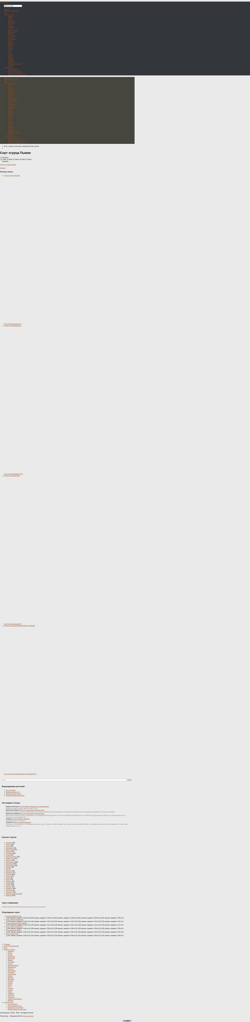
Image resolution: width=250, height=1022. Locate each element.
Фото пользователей (11, 11)
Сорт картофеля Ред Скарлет (16, 923)
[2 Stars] (9, 159)
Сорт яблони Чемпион (21, 819)
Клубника (11, 37)
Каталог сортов (9, 14)
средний (44, 906)
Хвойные (11, 58)
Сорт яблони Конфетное (14, 919)
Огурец (10, 46)
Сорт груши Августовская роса (33, 810)
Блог (5, 13)
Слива (10, 55)
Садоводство (9, 67)
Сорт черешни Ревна (13, 930)
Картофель (12, 36)
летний (7, 906)
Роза (9, 51)
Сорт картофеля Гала (13, 916)
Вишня (10, 25)
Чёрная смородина (15, 64)
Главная (7, 9)
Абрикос (11, 16)
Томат (10, 57)
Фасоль (8, 887)
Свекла (10, 53)
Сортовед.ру (4, 2)
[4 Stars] (22, 159)
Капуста (11, 34)
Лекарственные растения (17, 74)
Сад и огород (12, 69)
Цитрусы (11, 60)
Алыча (10, 20)
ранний (18, 906)
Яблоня (10, 66)
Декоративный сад (14, 71)
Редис (10, 50)
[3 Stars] (15, 159)
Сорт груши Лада (12, 934)
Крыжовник (12, 39)
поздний (15, 906)
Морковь (11, 44)
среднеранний (38, 906)
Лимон (10, 41)
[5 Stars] (28, 159)
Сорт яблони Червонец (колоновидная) (34, 806)
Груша (10, 29)
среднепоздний (31, 906)
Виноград (11, 23)
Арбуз (10, 18)
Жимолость (12, 32)
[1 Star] (3, 159)
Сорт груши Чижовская (14, 927)
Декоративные (13, 30)
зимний (3, 906)
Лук (7, 869)
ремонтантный (23, 906)
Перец (10, 48)
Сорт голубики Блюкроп (22, 822)
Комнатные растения (15, 73)
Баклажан (11, 21)
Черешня (11, 62)
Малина (10, 43)
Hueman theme (28, 1016)
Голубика (11, 27)
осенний (11, 906)
